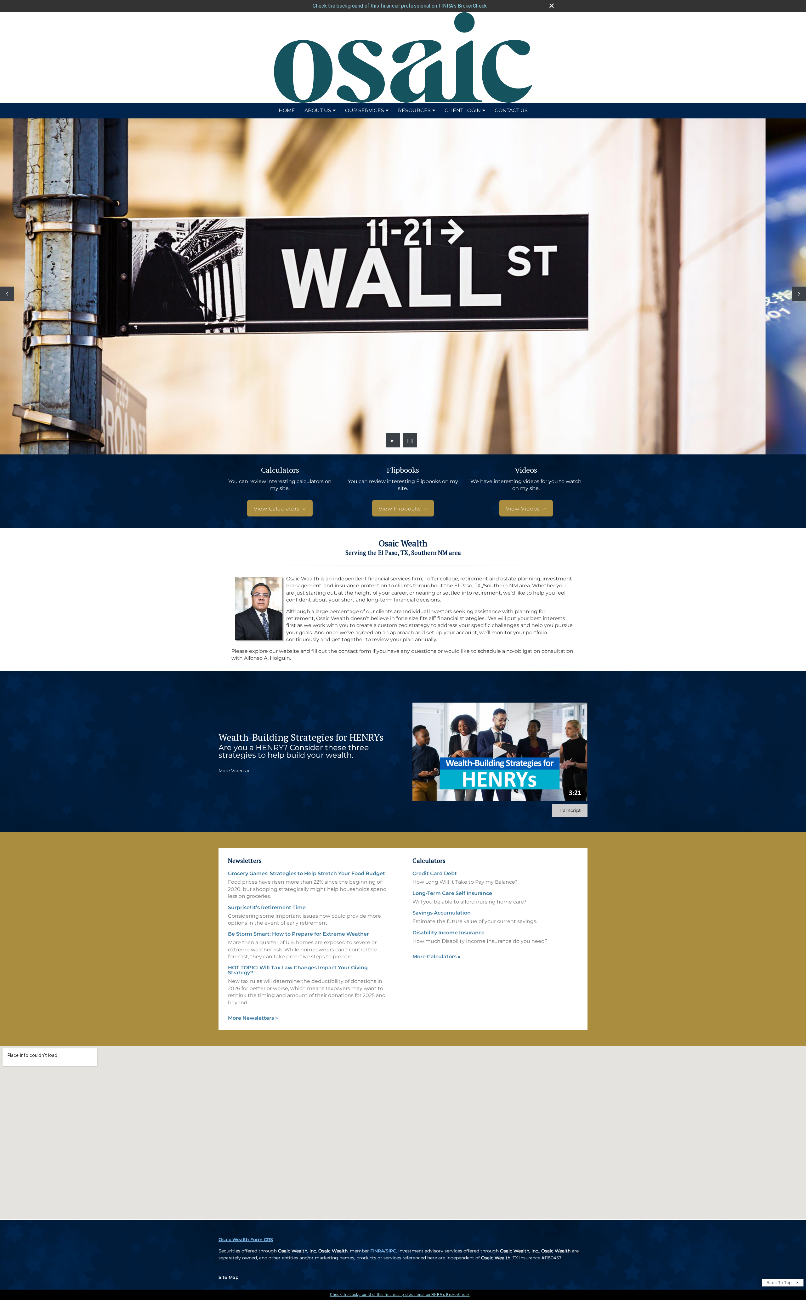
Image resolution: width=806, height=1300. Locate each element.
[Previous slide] (7, 294)
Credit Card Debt (434, 873)
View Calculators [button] (277, 509)
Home (287, 110)
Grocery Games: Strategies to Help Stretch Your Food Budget (306, 873)
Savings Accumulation (441, 913)
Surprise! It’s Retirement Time (267, 907)
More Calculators (436, 957)
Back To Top (779, 1282)
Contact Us (511, 110)
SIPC (391, 1251)
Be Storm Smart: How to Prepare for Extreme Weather (298, 934)
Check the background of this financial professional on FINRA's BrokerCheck (400, 6)
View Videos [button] (523, 509)
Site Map (229, 1277)
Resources (414, 110)
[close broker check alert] (551, 5)
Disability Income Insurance (448, 933)
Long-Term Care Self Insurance (452, 893)
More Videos (234, 770)
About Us (317, 110)
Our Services (364, 110)
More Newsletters (253, 1018)
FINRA (377, 1251)
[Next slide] (799, 294)
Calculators (429, 860)
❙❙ (410, 440)
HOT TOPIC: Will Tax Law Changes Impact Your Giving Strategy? (298, 970)
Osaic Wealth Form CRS (246, 1239)
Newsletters (245, 860)
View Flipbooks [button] (400, 509)
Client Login (463, 110)
